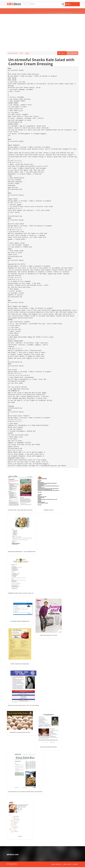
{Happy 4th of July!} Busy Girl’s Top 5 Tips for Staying (23, 705)
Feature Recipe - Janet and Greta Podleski (20, 510)
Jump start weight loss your (48, 635)
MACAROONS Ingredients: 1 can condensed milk (21, 551)
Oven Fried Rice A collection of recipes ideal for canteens (25, 791)
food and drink (12, 53)
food (21, 53)
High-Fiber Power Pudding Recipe (19, 621)
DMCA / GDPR (67, 864)
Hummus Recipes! (48, 510)
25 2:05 (20, 836)
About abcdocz (56, 864)
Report (62, 53)
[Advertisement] (42, 32)
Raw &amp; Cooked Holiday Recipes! (20, 732)
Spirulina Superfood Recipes (48, 747)
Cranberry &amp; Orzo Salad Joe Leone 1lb (20, 593)
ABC (14, 4)
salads (27, 53)
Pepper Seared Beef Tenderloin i (20, 664)
